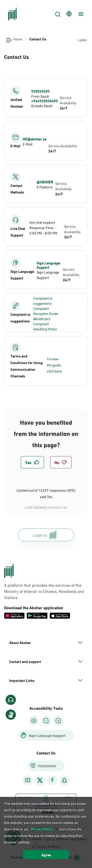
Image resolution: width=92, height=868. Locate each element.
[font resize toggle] (46, 721)
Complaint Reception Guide (45, 311)
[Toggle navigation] (80, 14)
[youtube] (28, 780)
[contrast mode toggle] (34, 721)
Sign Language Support (48, 265)
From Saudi (40, 96)
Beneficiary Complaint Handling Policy (45, 323)
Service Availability (68, 100)
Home (17, 39)
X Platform (45, 186)
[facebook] (52, 780)
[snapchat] (64, 780)
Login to (40, 534)
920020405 (40, 91)
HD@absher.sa (34, 139)
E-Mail (27, 143)
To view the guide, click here (54, 364)
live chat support (42, 222)
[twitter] (40, 780)
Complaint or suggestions (43, 300)
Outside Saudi (41, 105)
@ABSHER (45, 181)
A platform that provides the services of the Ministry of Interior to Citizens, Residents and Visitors (44, 591)
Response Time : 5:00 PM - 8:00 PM (43, 230)
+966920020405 (44, 100)
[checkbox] (32, 462)
